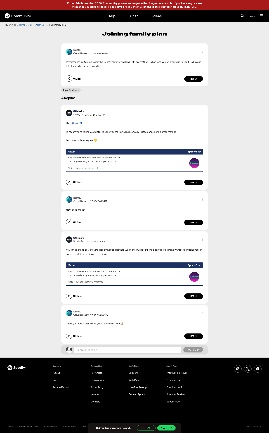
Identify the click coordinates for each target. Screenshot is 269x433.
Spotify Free (173, 401)
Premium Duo (173, 380)
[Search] (242, 16)
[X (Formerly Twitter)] (248, 369)
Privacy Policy (50, 426)
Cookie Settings (69, 426)
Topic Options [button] (70, 90)
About (56, 372)
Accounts (39, 24)
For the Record (61, 387)
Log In (252, 16)
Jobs (55, 380)
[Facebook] (258, 369)
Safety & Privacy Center (28, 426)
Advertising (97, 387)
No (148, 427)
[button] (202, 51)
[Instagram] (238, 369)
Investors (96, 394)
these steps (154, 6)
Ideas (157, 16)
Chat (134, 16)
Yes (163, 427)
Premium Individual (176, 372)
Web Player (135, 380)
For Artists (96, 372)
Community (21, 16)
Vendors (95, 401)
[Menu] (261, 16)
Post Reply (193, 349)
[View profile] (69, 51)
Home (22, 24)
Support (133, 372)
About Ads (88, 426)
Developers (97, 380)
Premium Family (175, 387)
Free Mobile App (138, 387)
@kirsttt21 (76, 123)
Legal (10, 426)
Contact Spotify (137, 394)
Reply (193, 79)
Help (111, 16)
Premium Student (176, 394)
